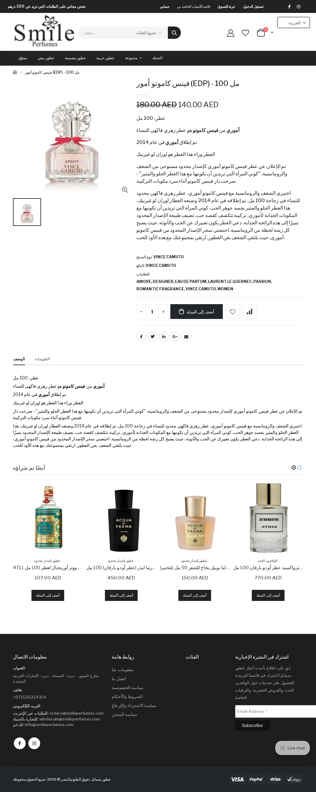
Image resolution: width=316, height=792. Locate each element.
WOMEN (225, 289)
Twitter (152, 336)
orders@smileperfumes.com (58, 713)
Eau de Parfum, (191, 281)
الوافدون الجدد (267, 560)
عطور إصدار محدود (47, 560)
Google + (175, 336)
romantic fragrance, (160, 289)
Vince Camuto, (201, 289)
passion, (262, 281)
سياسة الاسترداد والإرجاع (134, 705)
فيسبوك (20, 743)
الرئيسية (15, 72)
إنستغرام (34, 743)
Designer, (164, 281)
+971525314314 (29, 697)
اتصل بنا (119, 678)
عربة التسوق (226, 6)
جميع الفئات (146, 32)
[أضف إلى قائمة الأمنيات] (232, 311)
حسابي (165, 6)
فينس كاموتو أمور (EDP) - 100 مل (187, 83)
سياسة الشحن (124, 714)
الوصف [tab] (19, 358)
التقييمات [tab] (42, 358)
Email (186, 336)
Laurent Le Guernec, (230, 281)
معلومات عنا (123, 669)
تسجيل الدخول (253, 6)
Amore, (144, 281)
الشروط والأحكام (127, 696)
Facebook (141, 336)
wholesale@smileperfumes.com (56, 718)
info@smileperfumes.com (43, 724)
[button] (294, 467)
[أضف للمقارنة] (249, 311)
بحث (174, 33)
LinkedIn (164, 336)
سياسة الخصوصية (127, 687)
